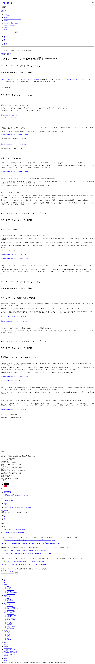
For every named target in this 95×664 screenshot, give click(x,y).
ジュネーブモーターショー (75, 79)
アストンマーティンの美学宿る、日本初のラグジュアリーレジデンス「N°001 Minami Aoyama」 (31, 543)
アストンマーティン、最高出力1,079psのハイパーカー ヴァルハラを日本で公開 (26, 554)
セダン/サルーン (8, 492)
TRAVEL (9, 631)
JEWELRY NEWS (11, 615)
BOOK (8, 638)
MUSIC (8, 637)
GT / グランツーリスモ (10, 494)
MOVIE (8, 634)
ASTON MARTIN (8, 501)
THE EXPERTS (10, 600)
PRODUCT (9, 625)
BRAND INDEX (5, 510)
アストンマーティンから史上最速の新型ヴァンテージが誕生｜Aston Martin (24, 564)
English (5, 44)
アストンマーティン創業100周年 (31, 79)
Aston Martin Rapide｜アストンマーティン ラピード (17, 495)
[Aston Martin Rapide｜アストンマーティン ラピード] (15, 144)
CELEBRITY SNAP (12, 592)
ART (8, 635)
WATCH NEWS (10, 614)
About (5, 27)
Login (93, 4)
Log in (5, 29)
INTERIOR (9, 623)
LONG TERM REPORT (12, 608)
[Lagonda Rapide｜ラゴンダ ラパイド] (11, 115)
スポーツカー (7, 491)
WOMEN (9, 587)
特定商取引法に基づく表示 (11, 651)
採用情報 (6, 655)
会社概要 (6, 646)
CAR (2, 53)
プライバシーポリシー (9, 649)
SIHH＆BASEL (10, 618)
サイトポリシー (8, 648)
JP (2, 8)
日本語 (5, 43)
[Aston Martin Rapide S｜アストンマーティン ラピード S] (16, 134)
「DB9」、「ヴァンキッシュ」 (9, 79)
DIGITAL (9, 627)
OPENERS (6, 3)
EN (5, 8)
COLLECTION (10, 590)
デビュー (85, 79)
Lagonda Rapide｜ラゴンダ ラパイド (10, 117)
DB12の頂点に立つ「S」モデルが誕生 (13, 532)
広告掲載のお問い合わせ (10, 652)
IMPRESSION (7, 53)
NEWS (8, 588)
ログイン (6, 644)
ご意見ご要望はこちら (9, 654)
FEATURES (10, 591)
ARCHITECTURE (11, 626)
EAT (8, 633)
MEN (8, 586)
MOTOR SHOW (11, 607)
